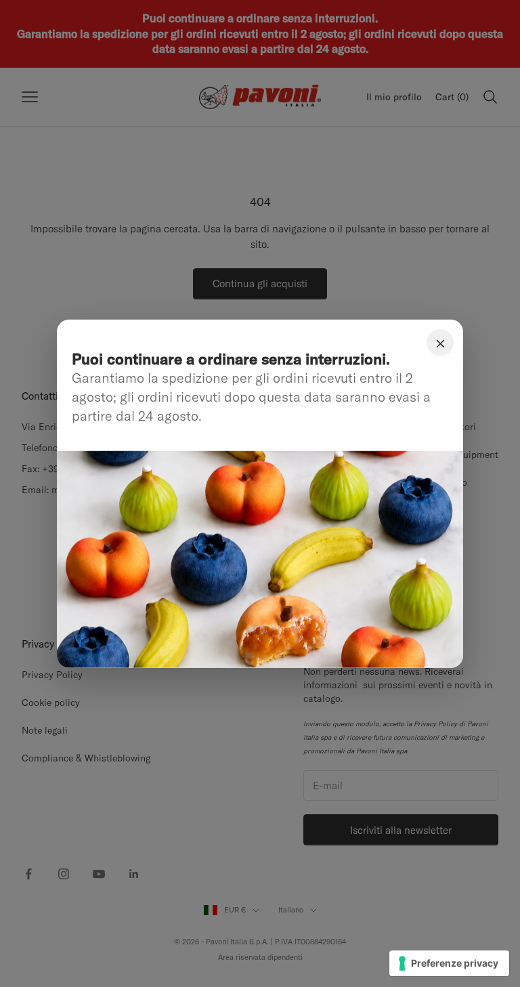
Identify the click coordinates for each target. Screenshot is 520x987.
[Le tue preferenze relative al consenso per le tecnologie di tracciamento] (449, 963)
